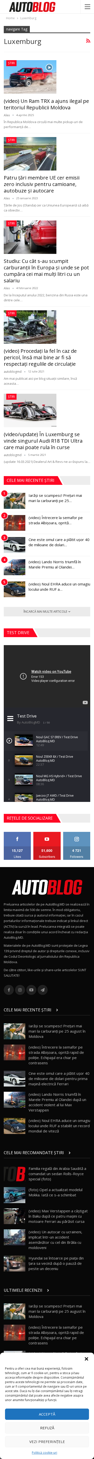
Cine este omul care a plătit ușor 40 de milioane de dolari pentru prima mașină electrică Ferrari (59, 1078)
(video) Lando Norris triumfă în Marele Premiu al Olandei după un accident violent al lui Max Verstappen (57, 1102)
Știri (11, 63)
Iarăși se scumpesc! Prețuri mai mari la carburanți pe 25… (55, 498)
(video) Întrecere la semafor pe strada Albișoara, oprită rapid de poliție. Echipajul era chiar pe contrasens (56, 1055)
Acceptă (47, 1414)
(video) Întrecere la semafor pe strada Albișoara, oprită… (56, 520)
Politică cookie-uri (44, 1453)
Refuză (47, 1427)
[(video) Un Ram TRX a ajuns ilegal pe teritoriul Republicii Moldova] (30, 77)
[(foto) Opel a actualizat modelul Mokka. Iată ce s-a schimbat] (14, 1195)
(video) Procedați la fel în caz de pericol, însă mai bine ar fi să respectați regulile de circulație (40, 357)
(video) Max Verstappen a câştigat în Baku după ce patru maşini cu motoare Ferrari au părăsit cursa (58, 1216)
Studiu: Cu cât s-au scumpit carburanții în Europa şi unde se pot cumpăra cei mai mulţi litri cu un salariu (46, 271)
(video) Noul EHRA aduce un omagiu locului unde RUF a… (59, 586)
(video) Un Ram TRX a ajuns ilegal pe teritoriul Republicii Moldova (46, 104)
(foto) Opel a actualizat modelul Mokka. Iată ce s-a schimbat (55, 1192)
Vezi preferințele (47, 1441)
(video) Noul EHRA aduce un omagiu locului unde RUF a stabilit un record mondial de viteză (59, 1125)
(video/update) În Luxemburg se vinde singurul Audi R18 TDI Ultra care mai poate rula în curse (43, 441)
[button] (86, 1358)
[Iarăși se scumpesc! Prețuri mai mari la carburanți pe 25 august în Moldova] (14, 501)
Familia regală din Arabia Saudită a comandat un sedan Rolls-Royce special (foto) (57, 1173)
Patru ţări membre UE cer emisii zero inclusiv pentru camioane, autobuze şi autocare (41, 184)
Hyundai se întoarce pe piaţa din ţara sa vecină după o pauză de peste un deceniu (56, 1263)
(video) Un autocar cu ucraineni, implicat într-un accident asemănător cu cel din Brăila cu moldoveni (55, 1239)
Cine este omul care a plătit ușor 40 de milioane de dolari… (59, 542)
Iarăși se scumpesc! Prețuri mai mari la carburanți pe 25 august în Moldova (57, 1031)
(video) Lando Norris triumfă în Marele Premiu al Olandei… (55, 564)
